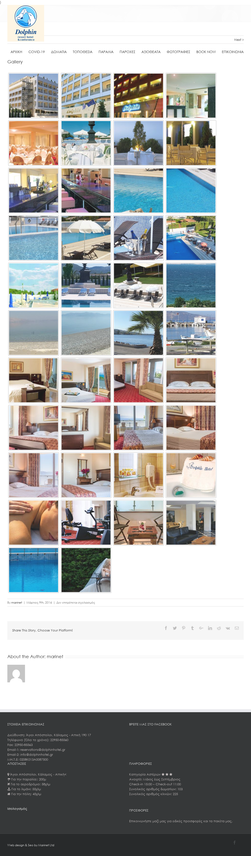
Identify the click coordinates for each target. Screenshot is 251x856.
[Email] (237, 628)
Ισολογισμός (17, 809)
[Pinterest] (184, 628)
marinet (16, 602)
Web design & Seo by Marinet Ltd (30, 845)
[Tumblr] (192, 628)
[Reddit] (219, 628)
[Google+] (201, 628)
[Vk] (228, 628)
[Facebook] (166, 628)
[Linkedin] (210, 628)
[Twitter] (175, 628)
